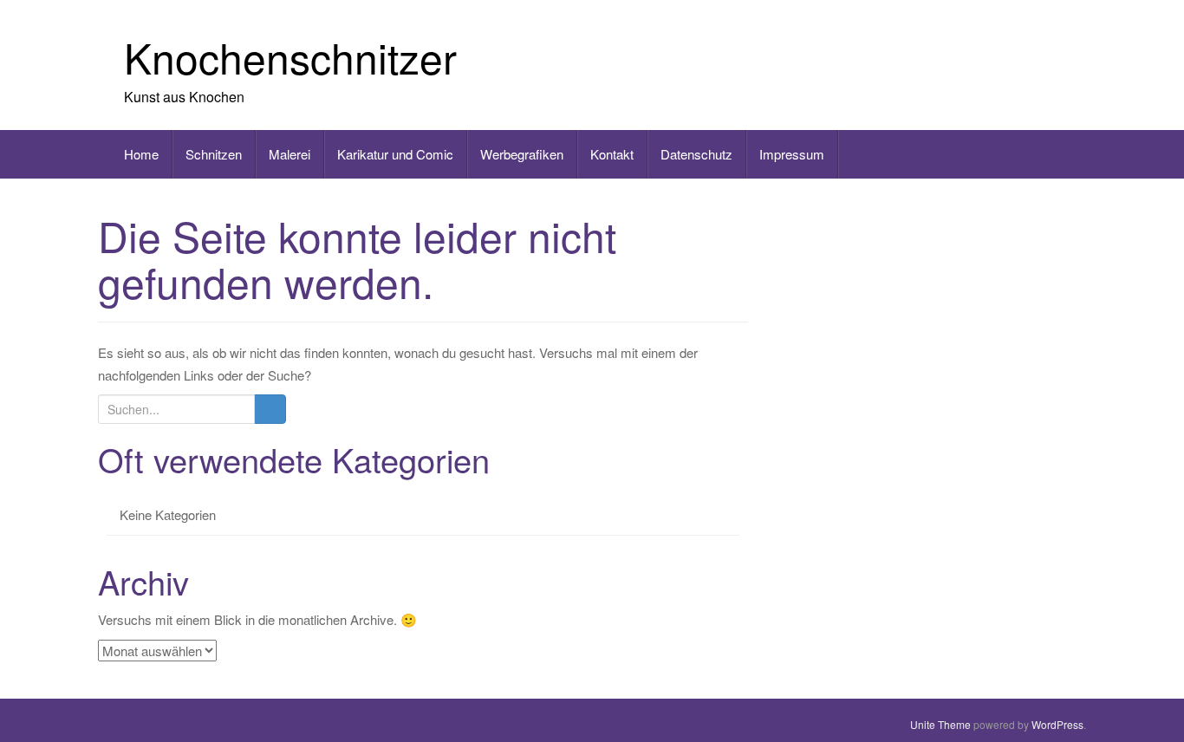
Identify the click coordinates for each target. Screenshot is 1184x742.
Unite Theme (940, 724)
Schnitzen (213, 154)
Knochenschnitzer (290, 57)
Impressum (791, 154)
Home (141, 154)
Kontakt (612, 154)
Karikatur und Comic (395, 154)
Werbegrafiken (521, 154)
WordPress (1057, 724)
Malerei (289, 154)
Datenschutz (696, 154)
